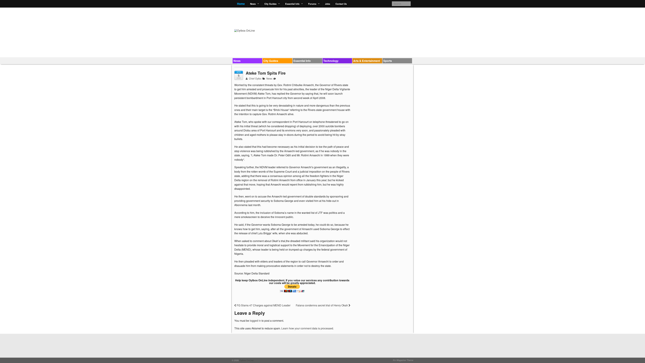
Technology (330, 61)
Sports (387, 61)
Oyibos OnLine (246, 360)
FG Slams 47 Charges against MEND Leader (263, 305)
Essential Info (292, 3)
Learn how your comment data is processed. (307, 328)
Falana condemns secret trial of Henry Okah (322, 305)
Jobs (327, 3)
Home (241, 4)
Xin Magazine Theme (403, 360)
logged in (255, 320)
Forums (312, 3)
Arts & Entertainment (366, 61)
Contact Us (341, 3)
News (253, 3)
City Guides (270, 3)
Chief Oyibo (254, 78)
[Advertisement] (349, 17)
